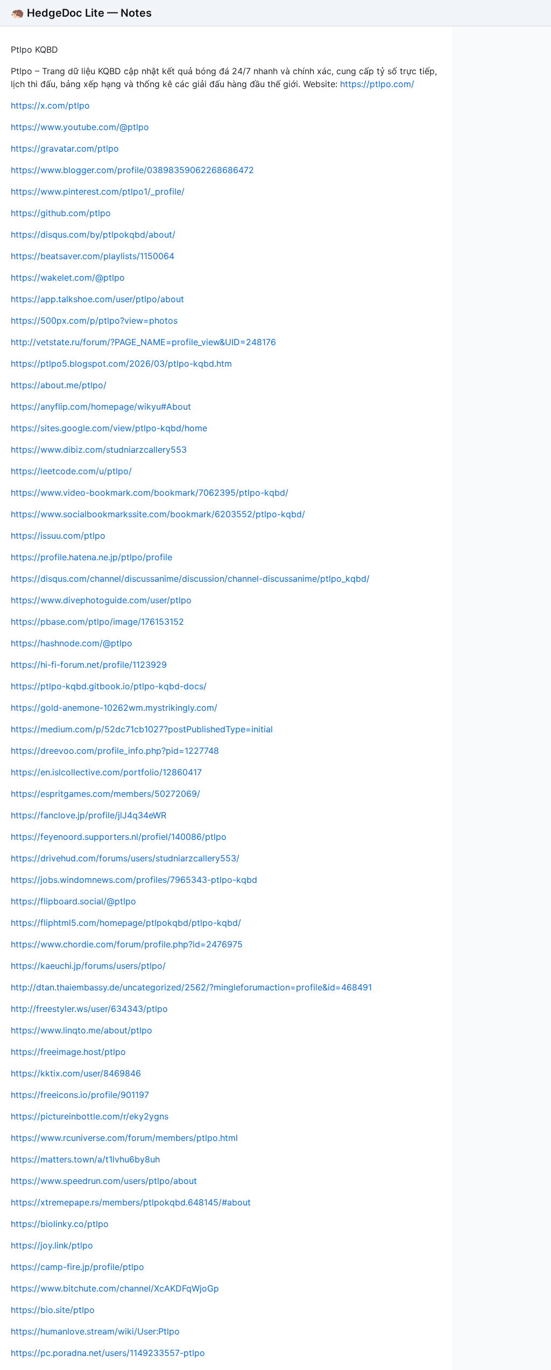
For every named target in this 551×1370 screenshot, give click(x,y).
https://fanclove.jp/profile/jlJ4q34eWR (88, 815)
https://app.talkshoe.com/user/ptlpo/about (97, 299)
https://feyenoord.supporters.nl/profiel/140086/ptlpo (119, 836)
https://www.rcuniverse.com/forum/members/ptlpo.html (124, 1137)
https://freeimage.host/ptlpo (68, 1051)
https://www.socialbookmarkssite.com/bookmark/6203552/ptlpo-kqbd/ (158, 514)
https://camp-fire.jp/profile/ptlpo (77, 1266)
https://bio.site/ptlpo (53, 1309)
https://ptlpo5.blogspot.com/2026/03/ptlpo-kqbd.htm (121, 363)
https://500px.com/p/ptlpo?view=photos (94, 320)
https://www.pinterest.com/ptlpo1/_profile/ (98, 191)
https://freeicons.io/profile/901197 (80, 1094)
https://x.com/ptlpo (50, 105)
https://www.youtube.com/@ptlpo (80, 127)
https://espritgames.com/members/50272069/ (105, 793)
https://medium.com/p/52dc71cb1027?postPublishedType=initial (142, 729)
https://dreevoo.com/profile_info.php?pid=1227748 (115, 750)
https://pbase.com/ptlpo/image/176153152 (97, 621)
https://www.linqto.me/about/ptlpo (81, 1030)
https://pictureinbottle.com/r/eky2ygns (89, 1116)
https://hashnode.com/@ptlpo (71, 643)
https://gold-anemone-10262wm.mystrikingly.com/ (114, 707)
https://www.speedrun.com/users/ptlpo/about (104, 1180)
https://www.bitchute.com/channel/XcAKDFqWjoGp (115, 1288)
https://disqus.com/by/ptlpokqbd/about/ (93, 234)
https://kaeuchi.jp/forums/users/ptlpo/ (88, 965)
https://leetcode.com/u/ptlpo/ (71, 471)
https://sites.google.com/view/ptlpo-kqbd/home (109, 428)
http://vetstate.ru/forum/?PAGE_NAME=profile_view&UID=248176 (143, 342)
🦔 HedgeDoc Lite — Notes (81, 12)
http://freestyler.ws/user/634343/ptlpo (89, 1008)
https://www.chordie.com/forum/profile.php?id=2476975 (127, 944)
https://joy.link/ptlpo (52, 1245)
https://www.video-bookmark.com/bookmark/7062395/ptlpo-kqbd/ (149, 492)
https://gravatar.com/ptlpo (65, 148)
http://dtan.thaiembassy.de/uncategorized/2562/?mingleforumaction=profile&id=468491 (191, 987)
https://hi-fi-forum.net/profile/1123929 (89, 664)
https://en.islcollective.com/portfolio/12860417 (106, 772)
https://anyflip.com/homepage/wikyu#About (101, 406)
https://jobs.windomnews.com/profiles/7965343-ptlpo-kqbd (134, 879)
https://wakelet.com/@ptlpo (68, 277)
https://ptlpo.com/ (377, 84)
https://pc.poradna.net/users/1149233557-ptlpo (108, 1352)
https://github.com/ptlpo (61, 213)
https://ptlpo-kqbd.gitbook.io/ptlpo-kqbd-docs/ (109, 686)
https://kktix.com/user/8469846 (76, 1073)
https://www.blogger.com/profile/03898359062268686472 (132, 170)
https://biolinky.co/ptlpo (60, 1223)
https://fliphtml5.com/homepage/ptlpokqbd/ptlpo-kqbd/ (126, 922)
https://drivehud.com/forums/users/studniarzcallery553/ (125, 858)
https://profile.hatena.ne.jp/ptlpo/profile (91, 557)
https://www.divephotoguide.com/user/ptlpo (101, 600)
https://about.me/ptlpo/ (59, 385)
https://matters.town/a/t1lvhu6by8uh (85, 1159)
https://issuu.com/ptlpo (58, 535)
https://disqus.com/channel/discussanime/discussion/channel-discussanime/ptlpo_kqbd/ (190, 578)
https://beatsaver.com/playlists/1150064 (92, 256)
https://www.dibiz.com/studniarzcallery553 (99, 449)
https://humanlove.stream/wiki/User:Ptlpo (95, 1331)
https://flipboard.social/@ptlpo (73, 901)
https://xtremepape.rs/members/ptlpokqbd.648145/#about (131, 1202)
